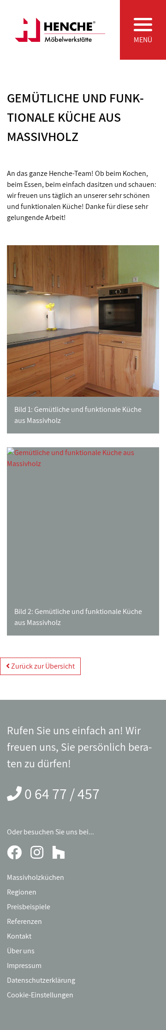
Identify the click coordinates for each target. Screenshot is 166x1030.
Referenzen (24, 921)
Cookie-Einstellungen (40, 995)
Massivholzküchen (35, 877)
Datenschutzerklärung (41, 980)
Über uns (21, 951)
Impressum (24, 965)
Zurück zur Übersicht (42, 666)
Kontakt (19, 936)
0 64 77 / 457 (62, 793)
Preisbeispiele (28, 907)
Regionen (21, 892)
